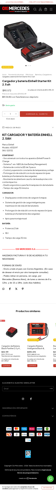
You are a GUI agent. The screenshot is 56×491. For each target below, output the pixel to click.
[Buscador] (34, 10)
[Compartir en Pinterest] (23, 289)
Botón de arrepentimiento (28, 473)
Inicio (4, 74)
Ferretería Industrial (16, 74)
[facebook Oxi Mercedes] (31, 399)
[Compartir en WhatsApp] (3, 289)
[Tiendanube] (28, 479)
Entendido (47, 487)
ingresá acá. (46, 470)
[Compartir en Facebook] (10, 289)
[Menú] (51, 10)
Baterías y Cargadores (43, 74)
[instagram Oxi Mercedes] (23, 399)
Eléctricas (29, 74)
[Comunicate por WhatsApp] (50, 478)
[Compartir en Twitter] (16, 289)
